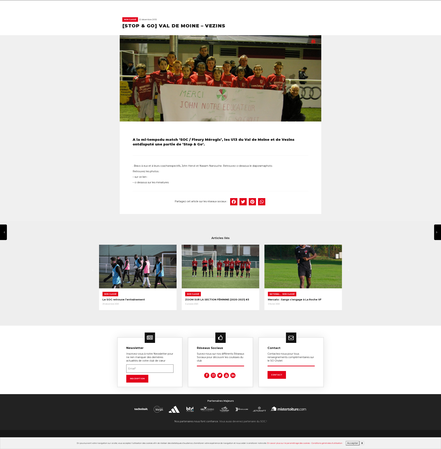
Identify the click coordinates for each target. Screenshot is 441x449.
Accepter (352, 443)
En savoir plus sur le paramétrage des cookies (288, 443)
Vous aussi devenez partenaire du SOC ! (243, 421)
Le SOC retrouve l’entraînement (123, 299)
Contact (276, 375)
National (275, 294)
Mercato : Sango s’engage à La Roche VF (294, 299)
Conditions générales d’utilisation (326, 443)
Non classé (130, 19)
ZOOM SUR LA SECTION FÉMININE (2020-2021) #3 (217, 299)
